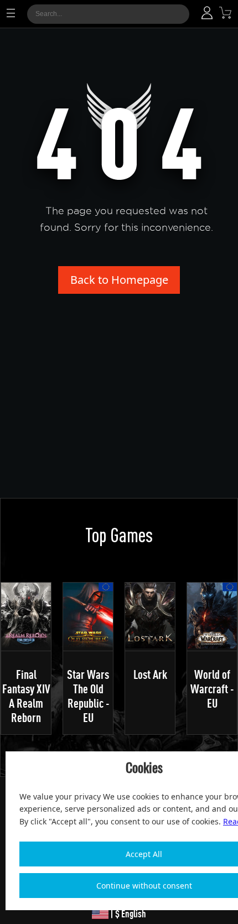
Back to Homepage (119, 279)
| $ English (127, 914)
